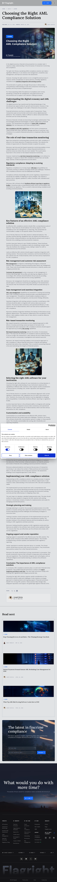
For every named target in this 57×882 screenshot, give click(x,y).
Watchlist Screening (4, 839)
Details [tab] (28, 429)
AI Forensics (5, 824)
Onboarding (27, 836)
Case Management (5, 835)
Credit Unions (16, 834)
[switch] (21, 450)
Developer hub (38, 839)
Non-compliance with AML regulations (17, 128)
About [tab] (47, 429)
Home (3, 8)
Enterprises (37, 824)
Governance (27, 838)
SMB (36, 829)
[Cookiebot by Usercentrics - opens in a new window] (49, 426)
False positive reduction (27, 832)
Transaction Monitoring (5, 827)
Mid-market (37, 826)
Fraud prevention (26, 825)
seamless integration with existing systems (28, 81)
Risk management (11, 264)
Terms (35, 880)
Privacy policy (25, 880)
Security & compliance (37, 836)
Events (46, 824)
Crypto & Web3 (17, 840)
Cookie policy (44, 880)
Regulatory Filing (6, 842)
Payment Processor (15, 825)
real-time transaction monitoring (29, 156)
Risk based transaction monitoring (16, 332)
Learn (15, 8)
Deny (10, 455)
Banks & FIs (15, 832)
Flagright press (48, 829)
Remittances (16, 843)
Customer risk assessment (14, 272)
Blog (9, 8)
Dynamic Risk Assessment (5, 831)
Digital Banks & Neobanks (16, 829)
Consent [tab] (10, 429)
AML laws (34, 168)
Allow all (47, 455)
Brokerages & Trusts (16, 837)
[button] (53, 3)
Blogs (46, 826)
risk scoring (25, 328)
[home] (8, 3)
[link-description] (12, 590)
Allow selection (28, 455)
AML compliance (27, 829)
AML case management (13, 292)
